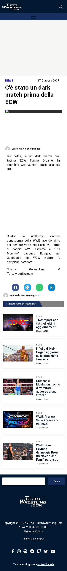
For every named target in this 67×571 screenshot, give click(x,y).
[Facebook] (13, 552)
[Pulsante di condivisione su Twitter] (27, 287)
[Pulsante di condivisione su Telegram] (51, 287)
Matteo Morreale (45, 564)
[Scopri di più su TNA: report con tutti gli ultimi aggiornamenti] (18, 323)
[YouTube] (53, 552)
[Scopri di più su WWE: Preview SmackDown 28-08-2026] (18, 420)
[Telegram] (32, 552)
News (9, 80)
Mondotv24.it (37, 538)
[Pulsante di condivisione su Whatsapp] (39, 287)
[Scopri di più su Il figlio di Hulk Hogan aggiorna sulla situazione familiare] (18, 354)
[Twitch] (39, 552)
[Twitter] (46, 552)
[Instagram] (19, 552)
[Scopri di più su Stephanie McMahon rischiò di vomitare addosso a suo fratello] (18, 388)
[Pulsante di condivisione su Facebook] (15, 287)
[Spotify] (25, 552)
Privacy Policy (33, 531)
